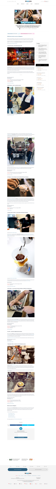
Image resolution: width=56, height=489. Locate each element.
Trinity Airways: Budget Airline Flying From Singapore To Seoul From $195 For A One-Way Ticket (42, 53)
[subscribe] (46, 469)
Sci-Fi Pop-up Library (39, 77)
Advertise (17, 475)
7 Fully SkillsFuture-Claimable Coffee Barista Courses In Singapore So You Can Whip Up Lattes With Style (28, 26)
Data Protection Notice (34, 475)
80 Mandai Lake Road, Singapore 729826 (41, 75)
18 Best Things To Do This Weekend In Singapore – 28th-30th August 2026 (42, 60)
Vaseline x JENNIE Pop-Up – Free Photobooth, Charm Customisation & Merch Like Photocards (42, 49)
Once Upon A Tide (38, 67)
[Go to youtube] (13, 1)
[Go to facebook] (9, 1)
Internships (25, 475)
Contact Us (22, 475)
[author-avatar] (19, 29)
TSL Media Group (30, 481)
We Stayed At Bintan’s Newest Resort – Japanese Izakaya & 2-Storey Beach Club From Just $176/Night (42, 56)
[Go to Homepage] (28, 1)
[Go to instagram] (12, 1)
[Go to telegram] (10, 1)
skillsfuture (20, 422)
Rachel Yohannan (22, 28)
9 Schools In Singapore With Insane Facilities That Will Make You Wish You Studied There (42, 46)
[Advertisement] (20, 449)
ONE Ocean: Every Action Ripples (40, 87)
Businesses (29, 28)
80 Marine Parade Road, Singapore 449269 (42, 80)
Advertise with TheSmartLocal (17, 469)
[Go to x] (7, 1)
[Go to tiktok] (15, 1)
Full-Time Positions (29, 475)
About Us (19, 475)
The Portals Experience (39, 82)
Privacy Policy (38, 475)
